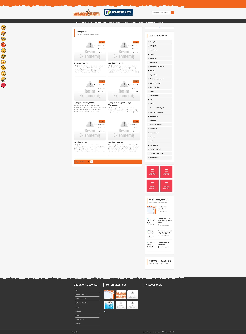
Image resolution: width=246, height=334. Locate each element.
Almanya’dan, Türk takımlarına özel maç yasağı (165, 221)
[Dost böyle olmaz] (132, 294)
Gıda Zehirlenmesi (156, 112)
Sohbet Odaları (86, 22)
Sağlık (85, 34)
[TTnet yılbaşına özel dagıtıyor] (109, 305)
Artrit (152, 71)
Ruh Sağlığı (154, 145)
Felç (151, 100)
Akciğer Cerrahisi (115, 63)
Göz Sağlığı (154, 116)
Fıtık (151, 104)
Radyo (126, 22)
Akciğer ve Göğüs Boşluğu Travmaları (119, 104)
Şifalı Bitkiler (154, 157)
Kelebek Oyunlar (115, 22)
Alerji (152, 54)
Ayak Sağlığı (154, 75)
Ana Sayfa (79, 34)
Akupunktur (154, 50)
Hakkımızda (150, 22)
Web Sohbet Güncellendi (162, 208)
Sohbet (133, 22)
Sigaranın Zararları (156, 153)
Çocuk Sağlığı (155, 87)
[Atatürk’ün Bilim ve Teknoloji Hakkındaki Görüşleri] (121, 305)
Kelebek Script (100, 22)
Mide (151, 141)
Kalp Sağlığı (154, 133)
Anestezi (153, 58)
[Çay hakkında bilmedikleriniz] (132, 305)
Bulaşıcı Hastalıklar (157, 79)
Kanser (152, 137)
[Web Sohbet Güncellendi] (109, 294)
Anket (141, 22)
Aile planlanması (156, 42)
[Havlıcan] (109, 315)
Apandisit (153, 62)
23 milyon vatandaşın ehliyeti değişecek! (165, 232)
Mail (76, 22)
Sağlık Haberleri (155, 149)
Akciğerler (153, 46)
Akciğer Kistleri (81, 142)
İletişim (160, 22)
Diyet (152, 91)
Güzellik (153, 120)
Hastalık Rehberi (156, 124)
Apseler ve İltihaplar (157, 67)
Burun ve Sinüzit (156, 83)
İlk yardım (153, 129)
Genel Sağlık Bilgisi (157, 108)
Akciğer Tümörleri (116, 142)
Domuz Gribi (154, 95)
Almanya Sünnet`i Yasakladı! (164, 244)
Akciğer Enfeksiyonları (84, 103)
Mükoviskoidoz (81, 63)
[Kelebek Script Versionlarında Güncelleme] (121, 294)
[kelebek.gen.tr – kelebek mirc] (87, 13)
